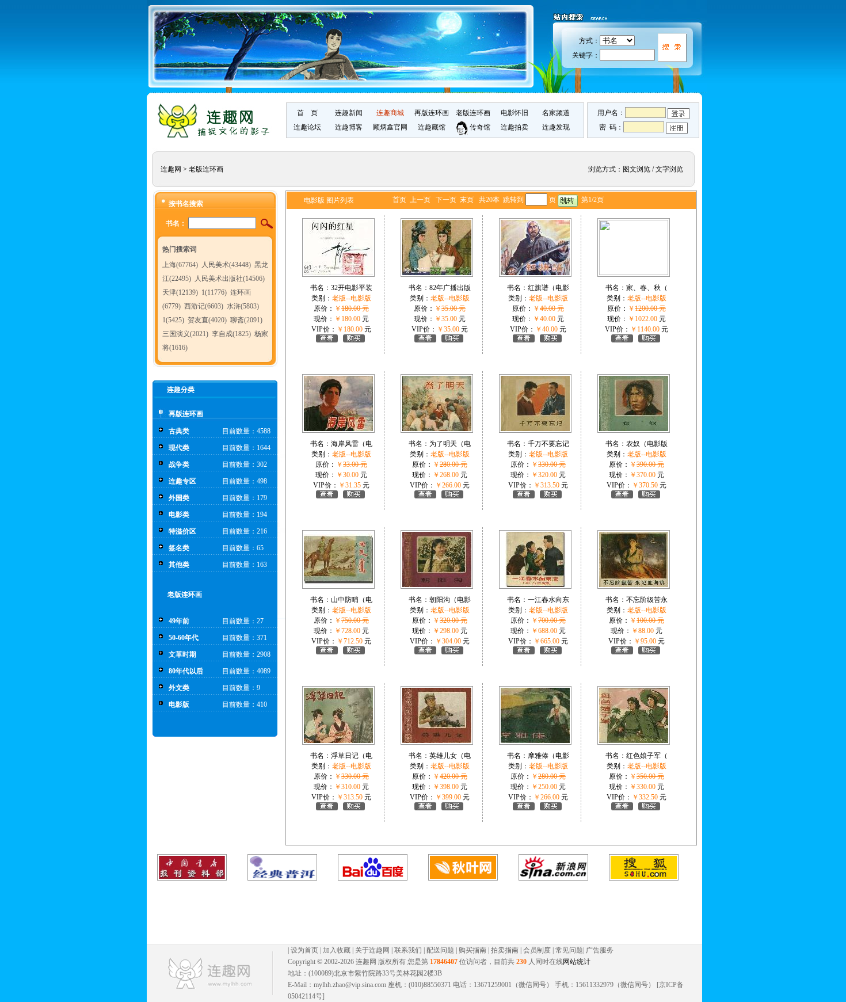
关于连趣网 (372, 950)
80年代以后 (186, 671)
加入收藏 (336, 950)
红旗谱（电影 (548, 288)
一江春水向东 (548, 600)
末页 (467, 200)
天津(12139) (180, 292)
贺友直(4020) (207, 320)
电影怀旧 (514, 113)
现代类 (179, 448)
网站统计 (576, 962)
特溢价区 (182, 531)
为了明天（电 (450, 444)
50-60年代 (184, 638)
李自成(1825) (231, 334)
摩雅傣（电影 (548, 756)
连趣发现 (556, 127)
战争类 (179, 464)
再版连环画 (431, 113)
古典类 (179, 431)
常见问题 (569, 950)
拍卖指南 (505, 950)
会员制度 (537, 950)
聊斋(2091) (246, 320)
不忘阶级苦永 (647, 600)
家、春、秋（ (647, 288)
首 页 (307, 113)
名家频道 (556, 113)
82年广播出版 (450, 288)
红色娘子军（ (647, 756)
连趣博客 (349, 127)
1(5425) (173, 320)
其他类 (179, 565)
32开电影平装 (351, 288)
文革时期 (182, 654)
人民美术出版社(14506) (230, 279)
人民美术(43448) (226, 265)
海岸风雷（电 (351, 444)
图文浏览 (636, 169)
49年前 (179, 621)
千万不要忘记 (548, 444)
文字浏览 (669, 169)
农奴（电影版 (647, 444)
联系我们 (408, 950)
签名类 (179, 548)
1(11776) (214, 292)
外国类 (179, 498)
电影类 (179, 514)
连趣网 (171, 169)
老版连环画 (473, 113)
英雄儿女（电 (450, 756)
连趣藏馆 (431, 127)
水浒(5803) (243, 306)
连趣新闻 (349, 113)
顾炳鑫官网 (390, 127)
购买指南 (472, 950)
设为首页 (304, 950)
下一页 (446, 200)
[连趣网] (216, 136)
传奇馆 (479, 127)
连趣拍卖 (514, 127)
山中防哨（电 (351, 600)
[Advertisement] (412, 912)
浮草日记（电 (351, 756)
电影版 (179, 704)
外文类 (179, 688)
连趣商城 (390, 113)
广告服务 (599, 950)
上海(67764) (180, 265)
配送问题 (440, 950)
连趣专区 (182, 481)
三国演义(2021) (185, 334)
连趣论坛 (307, 127)
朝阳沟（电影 (450, 600)
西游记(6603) (203, 306)
